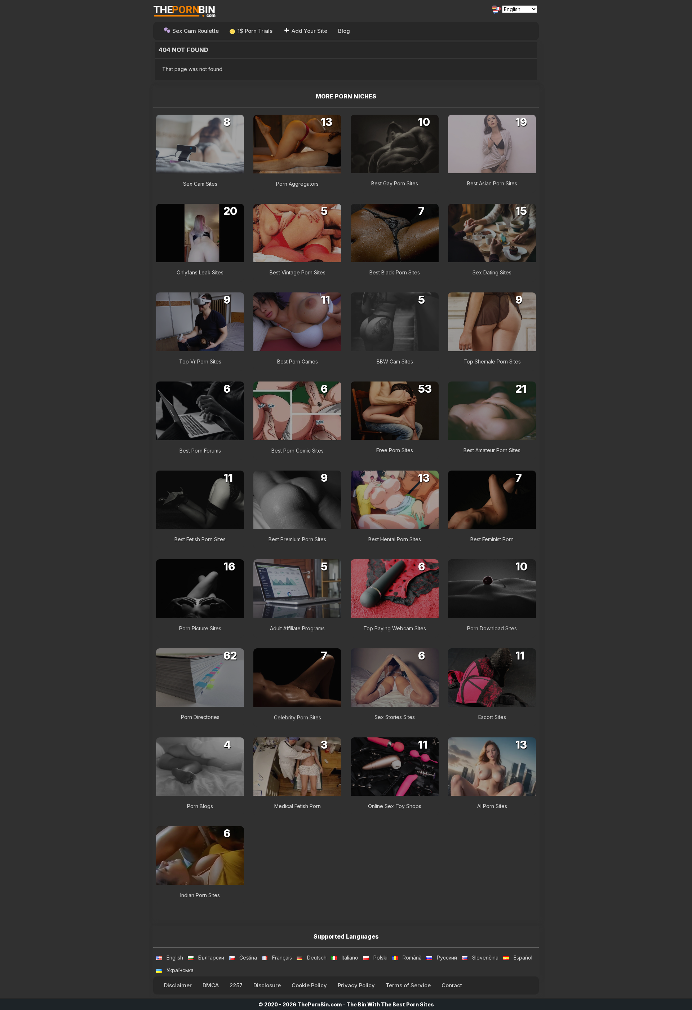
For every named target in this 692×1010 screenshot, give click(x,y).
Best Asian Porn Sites (492, 183)
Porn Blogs (200, 806)
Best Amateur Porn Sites (491, 450)
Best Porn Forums (200, 450)
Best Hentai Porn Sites (394, 539)
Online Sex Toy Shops (394, 806)
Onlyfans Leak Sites (200, 272)
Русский (447, 957)
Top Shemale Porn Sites (492, 361)
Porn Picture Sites (200, 628)
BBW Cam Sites (395, 361)
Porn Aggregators (297, 184)
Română (412, 957)
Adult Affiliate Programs (297, 628)
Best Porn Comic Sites (297, 450)
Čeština (248, 957)
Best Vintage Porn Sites (297, 272)
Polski (380, 957)
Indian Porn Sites (200, 895)
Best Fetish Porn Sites (200, 539)
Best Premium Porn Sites (297, 539)
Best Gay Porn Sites (394, 183)
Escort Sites (492, 717)
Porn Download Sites (492, 628)
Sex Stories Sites (394, 717)
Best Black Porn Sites (394, 272)
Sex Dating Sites (492, 272)
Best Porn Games (297, 361)
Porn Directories (200, 717)
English (175, 957)
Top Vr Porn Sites (200, 361)
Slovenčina (485, 957)
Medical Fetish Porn (297, 806)
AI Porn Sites (492, 806)
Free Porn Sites (394, 450)
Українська (180, 970)
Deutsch (317, 957)
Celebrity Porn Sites (297, 717)
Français (282, 957)
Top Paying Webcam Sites (394, 628)
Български (211, 957)
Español (523, 957)
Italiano (350, 957)
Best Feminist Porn (492, 539)
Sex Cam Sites (200, 184)
